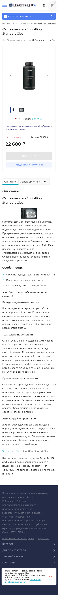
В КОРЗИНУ (29, 156)
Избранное (38, 40)
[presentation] (10, 76)
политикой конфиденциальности (23, 580)
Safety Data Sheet (12, 451)
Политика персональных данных (18, 538)
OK (51, 576)
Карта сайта (43, 538)
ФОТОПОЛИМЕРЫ (21, 24)
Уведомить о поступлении (29, 164)
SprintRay (37, 119)
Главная (6, 24)
